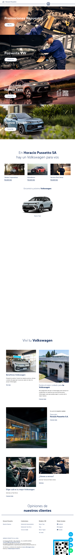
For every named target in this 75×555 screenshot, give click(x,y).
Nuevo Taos (42, 524)
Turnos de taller (24, 529)
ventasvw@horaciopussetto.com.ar (11, 542)
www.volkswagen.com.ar (28, 547)
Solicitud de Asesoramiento (27, 524)
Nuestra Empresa (7, 524)
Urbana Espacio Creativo (14, 548)
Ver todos (41, 532)
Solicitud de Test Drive (26, 526)
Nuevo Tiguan (42, 529)
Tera (40, 526)
